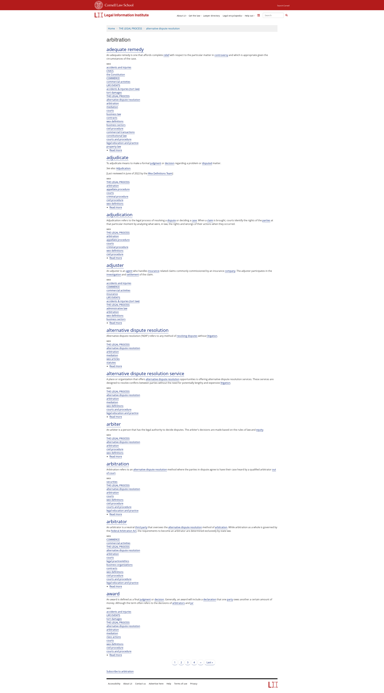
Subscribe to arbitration (120, 671)
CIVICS (110, 71)
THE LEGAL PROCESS (130, 28)
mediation (112, 107)
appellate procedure (118, 189)
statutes (111, 362)
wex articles (113, 359)
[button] (286, 15)
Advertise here (156, 683)
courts (110, 110)
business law (113, 114)
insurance (153, 271)
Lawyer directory (211, 15)
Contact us (140, 683)
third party (141, 527)
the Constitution (115, 74)
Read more (116, 150)
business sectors (116, 125)
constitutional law (116, 135)
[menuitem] (181, 15)
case (194, 220)
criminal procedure (117, 196)
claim (210, 220)
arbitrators (178, 603)
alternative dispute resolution (163, 28)
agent (129, 271)
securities (111, 481)
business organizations (119, 564)
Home (111, 28)
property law (113, 146)
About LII (181, 15)
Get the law (194, 15)
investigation (113, 274)
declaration (209, 599)
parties (266, 220)
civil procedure (114, 128)
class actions (113, 637)
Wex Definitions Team (159, 173)
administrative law (116, 308)
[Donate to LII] (259, 15)
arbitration (112, 103)
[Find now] (286, 15)
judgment (155, 163)
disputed (207, 163)
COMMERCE (113, 78)
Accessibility (114, 683)
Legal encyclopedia (232, 15)
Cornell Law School (118, 4)
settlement (133, 274)
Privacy (193, 683)
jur (192, 603)
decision (169, 163)
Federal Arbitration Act (123, 530)
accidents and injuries (118, 67)
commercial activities (118, 81)
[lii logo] (122, 15)
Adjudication (123, 168)
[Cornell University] (98, 4)
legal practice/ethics (117, 561)
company (230, 271)
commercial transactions (120, 132)
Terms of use (180, 683)
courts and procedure (118, 139)
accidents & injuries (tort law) (123, 89)
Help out (249, 15)
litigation (225, 382)
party (230, 599)
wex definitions (114, 121)
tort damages (114, 92)
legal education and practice (122, 143)
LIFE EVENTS (113, 85)
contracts (111, 117)
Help (168, 683)
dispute (171, 220)
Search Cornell (283, 5)
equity (259, 429)
